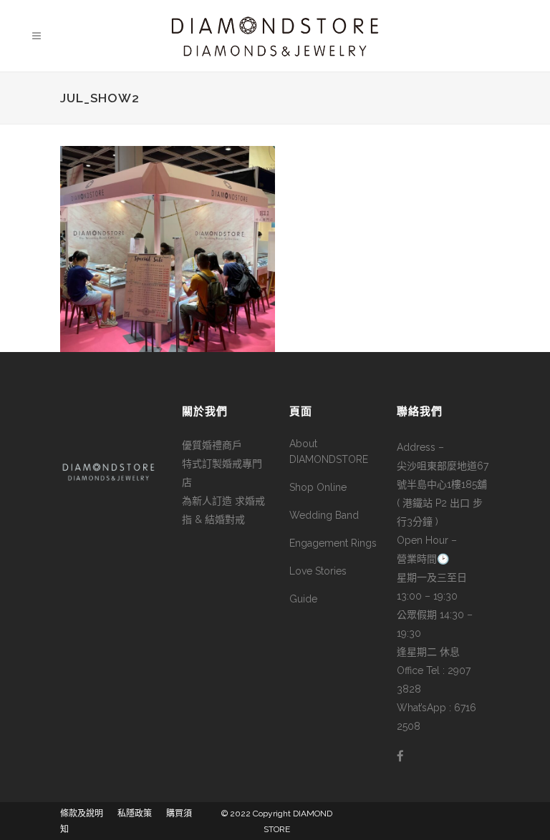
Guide (303, 599)
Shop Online (318, 487)
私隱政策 (134, 814)
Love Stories (318, 571)
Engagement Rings (333, 543)
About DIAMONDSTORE (328, 451)
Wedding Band (324, 515)
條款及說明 (81, 814)
